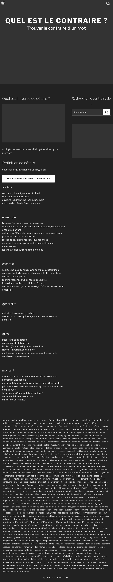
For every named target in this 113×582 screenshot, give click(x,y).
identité (53, 534)
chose (72, 426)
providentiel (66, 559)
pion (106, 429)
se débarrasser (44, 510)
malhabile (40, 513)
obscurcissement (98, 485)
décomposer (71, 448)
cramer (105, 442)
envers (43, 420)
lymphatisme (70, 466)
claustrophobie (9, 435)
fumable (96, 442)
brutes (6, 420)
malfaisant (20, 460)
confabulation (92, 497)
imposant (34, 534)
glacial (92, 479)
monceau (81, 482)
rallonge (68, 460)
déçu (85, 537)
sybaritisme (102, 454)
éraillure (23, 420)
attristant (24, 571)
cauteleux (85, 420)
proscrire (43, 544)
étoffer (58, 469)
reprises (17, 457)
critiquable (7, 534)
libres (81, 500)
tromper (6, 463)
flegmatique (8, 500)
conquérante (101, 448)
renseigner (70, 544)
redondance (87, 540)
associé (89, 500)
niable (55, 528)
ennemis (87, 556)
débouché (59, 553)
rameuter (35, 531)
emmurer (7, 457)
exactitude (17, 559)
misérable (19, 438)
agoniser (27, 491)
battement (75, 472)
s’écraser (52, 451)
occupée (7, 497)
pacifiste (46, 503)
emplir (93, 451)
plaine (89, 476)
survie (97, 472)
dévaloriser (17, 547)
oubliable (39, 550)
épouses (31, 485)
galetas (58, 466)
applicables (63, 513)
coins (48, 476)
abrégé (6, 149)
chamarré (66, 565)
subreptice (47, 537)
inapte (16, 479)
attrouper (102, 451)
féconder (36, 457)
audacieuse (64, 485)
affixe (96, 463)
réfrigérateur (103, 460)
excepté (71, 432)
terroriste (81, 507)
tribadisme (95, 488)
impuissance (65, 540)
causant (23, 553)
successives (29, 497)
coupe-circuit (20, 442)
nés (103, 559)
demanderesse (43, 500)
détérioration (47, 522)
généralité (45, 149)
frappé (64, 482)
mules (62, 528)
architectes (8, 460)
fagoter (45, 457)
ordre (60, 472)
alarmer (46, 463)
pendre (69, 491)
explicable (32, 435)
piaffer (16, 522)
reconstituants (93, 544)
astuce (67, 531)
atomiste (106, 544)
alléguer (6, 429)
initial (101, 510)
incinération (8, 454)
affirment (55, 482)
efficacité (51, 472)
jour (53, 463)
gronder (91, 466)
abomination (24, 519)
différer (70, 534)
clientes (99, 522)
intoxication (43, 482)
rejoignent (58, 525)
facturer (45, 531)
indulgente (51, 513)
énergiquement (80, 510)
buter (14, 519)
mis (11, 510)
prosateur (105, 534)
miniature (19, 540)
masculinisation (58, 445)
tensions (49, 553)
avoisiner (32, 516)
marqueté (26, 445)
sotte (70, 516)
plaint (60, 519)
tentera (25, 544)
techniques (77, 531)
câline (53, 519)
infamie (87, 516)
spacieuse (38, 488)
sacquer (6, 547)
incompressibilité (10, 426)
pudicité (74, 469)
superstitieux (9, 491)
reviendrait (93, 482)
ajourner (30, 562)
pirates (51, 494)
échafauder (51, 485)
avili (77, 550)
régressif (79, 553)
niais (108, 510)
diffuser (72, 568)
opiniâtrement (9, 432)
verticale (7, 469)
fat (106, 491)
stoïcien (98, 476)
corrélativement (10, 553)
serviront (71, 547)
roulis (46, 562)
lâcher (11, 485)
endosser (90, 491)
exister (34, 544)
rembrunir (28, 547)
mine (24, 507)
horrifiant (78, 559)
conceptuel (57, 503)
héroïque (33, 454)
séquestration (81, 534)
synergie (7, 559)
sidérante (61, 494)
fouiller (84, 550)
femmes (76, 442)
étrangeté (103, 565)
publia (26, 559)
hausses (106, 426)
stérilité (101, 547)
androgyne (7, 525)
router (100, 531)
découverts (90, 531)
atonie (24, 454)
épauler (89, 429)
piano (43, 432)
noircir (18, 451)
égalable (6, 544)
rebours (69, 553)
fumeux (62, 516)
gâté (81, 448)
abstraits (103, 482)
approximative (60, 568)
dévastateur (8, 568)
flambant (63, 426)
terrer (95, 516)
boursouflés (35, 556)
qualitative (18, 550)
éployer (18, 510)
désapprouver (56, 460)
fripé (35, 565)
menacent (103, 469)
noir (42, 426)
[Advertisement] (56, 53)
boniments (41, 451)
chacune (18, 482)
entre (90, 507)
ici (55, 488)
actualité (94, 510)
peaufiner (77, 525)
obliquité (53, 516)
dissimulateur (28, 472)
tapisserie (97, 435)
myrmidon (98, 494)
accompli (62, 507)
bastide (62, 432)
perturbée (52, 432)
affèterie (96, 426)
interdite (22, 516)
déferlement (82, 479)
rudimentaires (9, 565)
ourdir (72, 562)
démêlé (17, 513)
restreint (100, 568)
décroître (26, 469)
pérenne (34, 426)
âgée (79, 432)
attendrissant (78, 497)
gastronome (51, 426)
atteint (100, 519)
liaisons (92, 469)
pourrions (30, 540)
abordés (80, 544)
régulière (101, 479)
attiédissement (37, 448)
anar (16, 494)
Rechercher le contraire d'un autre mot (28, 178)
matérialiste (44, 528)
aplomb (40, 507)
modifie (67, 537)
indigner (72, 507)
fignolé (28, 568)
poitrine (49, 466)
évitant (105, 540)
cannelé (19, 500)
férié (94, 423)
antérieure (37, 519)
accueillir (69, 519)
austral (74, 485)
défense (6, 503)
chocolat (17, 469)
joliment (37, 463)
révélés (84, 488)
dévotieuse (79, 476)
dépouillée (7, 537)
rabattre (37, 568)
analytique (19, 525)
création (26, 457)
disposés (86, 423)
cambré (14, 420)
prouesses (8, 513)
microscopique (67, 550)
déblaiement (82, 451)
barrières (89, 448)
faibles (49, 448)
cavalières (68, 454)
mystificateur (58, 479)
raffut (28, 565)
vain (80, 568)
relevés (100, 491)
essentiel (31, 149)
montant (7, 153)
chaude (66, 438)
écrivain (47, 429)
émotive (6, 531)
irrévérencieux (44, 497)
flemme (43, 547)
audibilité (78, 454)
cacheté (80, 522)
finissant (17, 472)
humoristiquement (100, 420)
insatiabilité (38, 469)
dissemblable (56, 531)
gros (55, 149)
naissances (86, 435)
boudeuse (7, 442)
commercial (26, 503)
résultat (59, 544)
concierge (90, 460)
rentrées (7, 522)
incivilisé (75, 438)
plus (95, 525)
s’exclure (101, 466)
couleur (75, 435)
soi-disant (36, 423)
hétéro (25, 448)
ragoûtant (93, 537)
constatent (8, 466)
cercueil (55, 500)
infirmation (57, 497)
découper (24, 426)
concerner (33, 420)
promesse (89, 559)
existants (92, 565)
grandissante (9, 488)
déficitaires (69, 522)
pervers (103, 537)
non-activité (32, 476)
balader (92, 550)
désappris (15, 423)
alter (29, 466)
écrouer (32, 507)
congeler (81, 457)
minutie (20, 565)
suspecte (41, 472)
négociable (55, 556)
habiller (40, 553)
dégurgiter (98, 503)
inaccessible (26, 463)
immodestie (89, 568)
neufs (28, 525)
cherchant (74, 420)
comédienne (58, 476)
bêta (78, 426)
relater (75, 445)
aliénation (81, 562)
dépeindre (20, 485)
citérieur (41, 485)
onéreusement (79, 565)
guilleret (6, 519)
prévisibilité (67, 556)
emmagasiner (73, 423)
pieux (68, 429)
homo (59, 463)
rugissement (8, 562)
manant (44, 534)
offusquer (22, 432)
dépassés (86, 442)
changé (35, 525)
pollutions (42, 435)
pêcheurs (85, 438)
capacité (49, 488)
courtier (14, 571)
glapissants (19, 537)
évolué (33, 482)
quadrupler (29, 500)
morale (61, 451)
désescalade (41, 494)
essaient (60, 491)
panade (6, 571)
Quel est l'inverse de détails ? (26, 98)
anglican (78, 516)
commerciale (22, 556)
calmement (51, 507)
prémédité (82, 547)
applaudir (58, 537)
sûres (53, 562)
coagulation (8, 540)
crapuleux (16, 429)
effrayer (89, 553)
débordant (38, 491)
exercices (42, 516)
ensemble (18, 149)
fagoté (105, 488)
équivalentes (70, 463)
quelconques (76, 513)
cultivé (81, 463)
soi (105, 438)
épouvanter (28, 513)
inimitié (72, 482)
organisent (8, 494)
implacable (76, 494)
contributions (45, 565)
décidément (28, 451)
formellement (45, 454)
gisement (16, 531)
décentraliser (52, 442)
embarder (20, 476)
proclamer (7, 550)
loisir (26, 482)
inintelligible (62, 420)
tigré (42, 476)
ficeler (97, 553)
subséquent (38, 466)
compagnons (64, 435)
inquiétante (63, 562)
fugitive (13, 516)
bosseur (103, 513)
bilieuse (95, 528)
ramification (35, 479)
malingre (75, 488)
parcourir (7, 472)
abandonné (8, 448)
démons (52, 420)
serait (45, 556)
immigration (58, 429)
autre (51, 544)
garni (17, 454)
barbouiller (47, 568)
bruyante (16, 507)
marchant (7, 445)
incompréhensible (41, 445)
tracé (51, 438)
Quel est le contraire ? (56, 21)
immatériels (46, 525)
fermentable (8, 476)
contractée (20, 466)
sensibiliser (58, 510)
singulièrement (90, 513)
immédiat (83, 485)
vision (37, 537)
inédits (104, 457)
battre (66, 469)
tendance (98, 500)
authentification (21, 534)
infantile (64, 500)
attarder (29, 550)
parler (58, 438)
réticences (43, 559)
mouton (44, 438)
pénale (68, 525)
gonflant (84, 469)
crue (5, 485)
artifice (6, 423)
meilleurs (31, 460)
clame (46, 519)
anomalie (92, 562)
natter (19, 488)
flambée (49, 469)
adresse (90, 522)
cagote (29, 537)
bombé (73, 500)
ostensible (104, 516)
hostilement (8, 451)
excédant (70, 451)
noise (5, 516)
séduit (97, 540)
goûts (17, 448)
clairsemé (7, 479)
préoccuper (70, 457)
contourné (7, 482)
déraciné (20, 562)
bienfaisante (93, 457)
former (89, 463)
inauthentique (26, 494)
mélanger (87, 494)
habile (34, 559)
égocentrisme (35, 429)
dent (100, 438)
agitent (16, 445)
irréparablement (50, 540)
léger (19, 491)
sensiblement (101, 507)
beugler (24, 479)
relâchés (98, 445)
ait (68, 494)
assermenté (72, 528)
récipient (99, 429)
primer (103, 432)
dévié (5, 510)
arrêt (98, 559)
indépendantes (100, 556)
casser (15, 463)
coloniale (76, 537)
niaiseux (87, 525)
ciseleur (19, 568)
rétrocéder (50, 491)
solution (41, 442)
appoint (38, 562)
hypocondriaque (10, 528)
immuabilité (33, 432)
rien (68, 445)
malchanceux (57, 457)
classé (62, 547)
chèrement (85, 528)
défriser (104, 528)
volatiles (31, 442)
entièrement (8, 556)
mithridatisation (90, 432)
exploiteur (55, 559)
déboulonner (64, 488)
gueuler (68, 510)
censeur (6, 507)
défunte (27, 488)
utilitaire (22, 435)
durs (67, 472)
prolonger (81, 466)
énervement (78, 429)
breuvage (26, 423)
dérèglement (31, 528)
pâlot (94, 438)
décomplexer (49, 423)
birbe (21, 528)
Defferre (87, 426)
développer (78, 460)
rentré (67, 497)
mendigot (53, 547)
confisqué (94, 534)
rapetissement (51, 550)
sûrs (36, 438)
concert (53, 435)
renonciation (86, 445)
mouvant (70, 479)
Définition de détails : (19, 163)
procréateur (42, 460)
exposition (65, 442)
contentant (87, 472)
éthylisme (34, 522)
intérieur (58, 522)
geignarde (17, 497)
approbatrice (29, 510)
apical (38, 540)
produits (46, 479)
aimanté (91, 519)
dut (36, 547)
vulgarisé (61, 423)
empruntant (80, 519)
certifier (37, 503)
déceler (92, 547)
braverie (102, 562)
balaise (32, 553)
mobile (62, 534)
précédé (24, 522)
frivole (26, 531)
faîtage (29, 438)
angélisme (79, 491)
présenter (58, 448)
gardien (105, 472)
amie (25, 429)
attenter (16, 544)
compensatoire (72, 503)
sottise (77, 556)
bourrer (76, 540)
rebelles (57, 454)
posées (56, 565)
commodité (8, 438)
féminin (69, 476)
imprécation (86, 503)
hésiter (15, 503)
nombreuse (89, 454)
